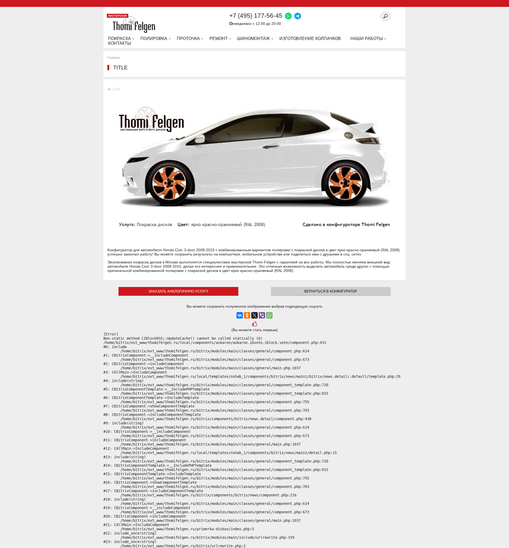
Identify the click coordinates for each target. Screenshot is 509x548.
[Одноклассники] (247, 315)
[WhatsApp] (269, 315)
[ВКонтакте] (239, 315)
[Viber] (262, 315)
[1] (254, 324)
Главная (113, 58)
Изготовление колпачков (310, 38)
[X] (254, 315)
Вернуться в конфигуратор (330, 291)
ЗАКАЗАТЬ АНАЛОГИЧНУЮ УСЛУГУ (178, 291)
